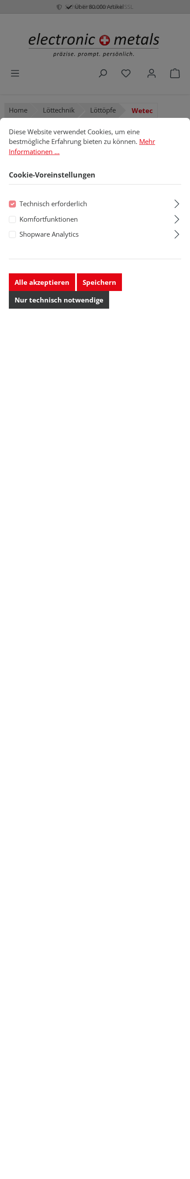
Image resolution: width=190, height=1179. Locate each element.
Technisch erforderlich (53, 203)
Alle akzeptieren (42, 282)
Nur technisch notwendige (59, 299)
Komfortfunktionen (48, 219)
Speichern (99, 282)
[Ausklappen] (177, 202)
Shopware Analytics (49, 234)
